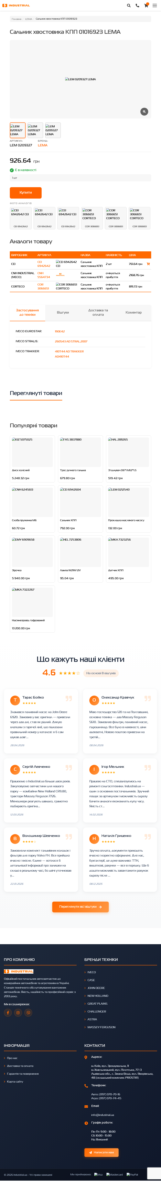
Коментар (134, 312)
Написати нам (104, 1152)
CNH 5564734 (44, 275)
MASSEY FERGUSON (101, 1027)
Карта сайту (15, 1081)
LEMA (42, 145)
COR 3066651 (43, 286)
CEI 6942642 (44, 264)
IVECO (92, 972)
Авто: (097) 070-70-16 (105, 1094)
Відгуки (63, 312)
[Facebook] (8, 1013)
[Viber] (28, 1013)
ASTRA (92, 1019)
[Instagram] (18, 1013)
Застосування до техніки (27, 312)
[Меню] (155, 5)
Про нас (12, 1058)
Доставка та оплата (98, 312)
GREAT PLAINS (97, 1003)
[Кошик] (146, 5)
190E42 (60, 331)
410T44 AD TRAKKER (69, 351)
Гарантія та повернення (23, 1074)
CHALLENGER (97, 1011)
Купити (26, 192)
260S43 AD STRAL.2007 (71, 341)
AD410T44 (62, 356)
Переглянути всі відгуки (78, 907)
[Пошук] (129, 5)
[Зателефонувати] (137, 5)
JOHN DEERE (96, 988)
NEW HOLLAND (98, 996)
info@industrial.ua (102, 1115)
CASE (91, 980)
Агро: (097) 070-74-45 (106, 1098)
